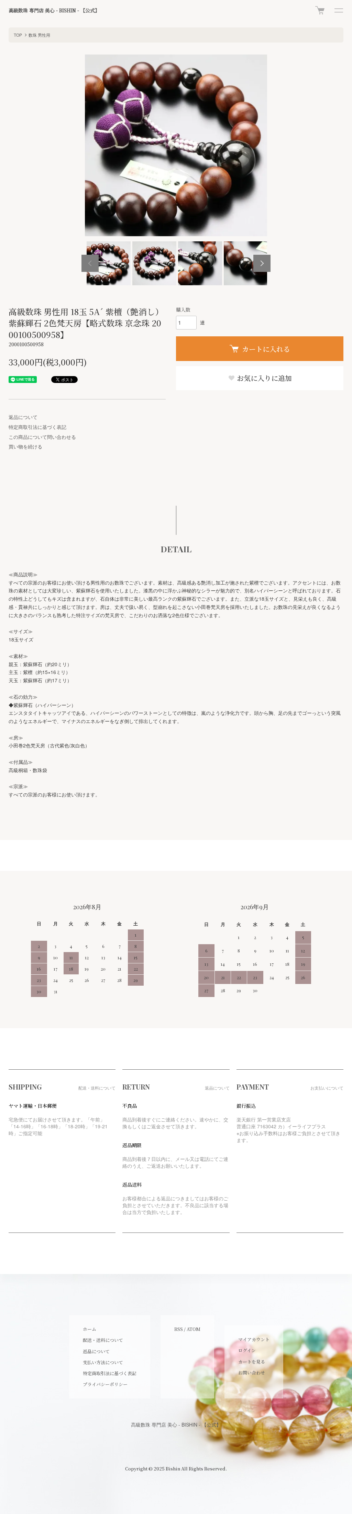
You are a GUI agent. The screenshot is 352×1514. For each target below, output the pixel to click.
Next (262, 263)
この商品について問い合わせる (42, 436)
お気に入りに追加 (263, 378)
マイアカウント (254, 1339)
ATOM (193, 1329)
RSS (178, 1329)
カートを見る (251, 1361)
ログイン (247, 1350)
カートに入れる (266, 349)
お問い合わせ (251, 1372)
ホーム (89, 1329)
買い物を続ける (25, 446)
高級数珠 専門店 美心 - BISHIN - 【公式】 (54, 10)
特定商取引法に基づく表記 (37, 426)
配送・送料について (103, 1340)
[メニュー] (338, 10)
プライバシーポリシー (105, 1384)
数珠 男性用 (39, 35)
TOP (18, 35)
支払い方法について (103, 1362)
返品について (23, 416)
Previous (90, 263)
